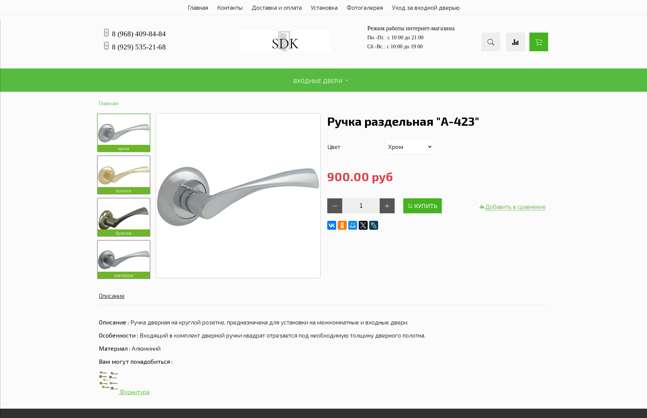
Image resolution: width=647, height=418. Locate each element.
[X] (363, 225)
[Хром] (238, 196)
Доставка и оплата (277, 7)
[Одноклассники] (342, 225)
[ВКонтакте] (331, 225)
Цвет (333, 146)
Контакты (230, 7)
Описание (112, 295)
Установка (324, 7)
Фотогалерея (365, 7)
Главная (198, 7)
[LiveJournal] (373, 225)
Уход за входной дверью (426, 7)
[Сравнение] (515, 42)
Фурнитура (133, 391)
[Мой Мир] (352, 225)
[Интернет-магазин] (285, 49)
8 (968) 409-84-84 (139, 34)
